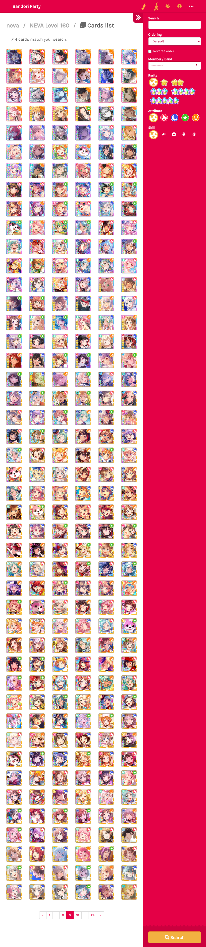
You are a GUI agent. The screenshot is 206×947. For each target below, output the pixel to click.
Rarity (152, 75)
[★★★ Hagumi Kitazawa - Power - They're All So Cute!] (60, 664)
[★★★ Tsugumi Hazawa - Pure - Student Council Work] (129, 702)
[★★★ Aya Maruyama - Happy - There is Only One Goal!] (83, 854)
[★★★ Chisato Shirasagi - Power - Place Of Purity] (14, 740)
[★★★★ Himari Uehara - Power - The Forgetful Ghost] (60, 265)
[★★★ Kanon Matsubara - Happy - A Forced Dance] (129, 588)
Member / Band (160, 59)
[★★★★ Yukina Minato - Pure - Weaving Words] (60, 189)
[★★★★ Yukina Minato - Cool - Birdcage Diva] (83, 285)
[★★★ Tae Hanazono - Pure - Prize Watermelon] (129, 531)
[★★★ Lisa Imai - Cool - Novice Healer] (60, 645)
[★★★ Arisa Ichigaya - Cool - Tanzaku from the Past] (129, 550)
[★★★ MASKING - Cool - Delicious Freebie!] (37, 379)
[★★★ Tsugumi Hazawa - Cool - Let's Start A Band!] (83, 740)
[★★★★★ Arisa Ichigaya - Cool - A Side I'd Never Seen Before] (60, 114)
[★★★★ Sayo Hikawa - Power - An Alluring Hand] (83, 246)
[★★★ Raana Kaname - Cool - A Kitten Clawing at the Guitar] (37, 892)
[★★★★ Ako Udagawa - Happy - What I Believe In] (37, 208)
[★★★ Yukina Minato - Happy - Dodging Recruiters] (60, 379)
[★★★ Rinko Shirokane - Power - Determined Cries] (106, 569)
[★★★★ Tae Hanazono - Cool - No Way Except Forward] (37, 360)
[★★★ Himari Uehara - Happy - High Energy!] (60, 493)
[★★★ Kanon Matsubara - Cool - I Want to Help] (106, 702)
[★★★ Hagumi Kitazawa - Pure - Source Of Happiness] (106, 721)
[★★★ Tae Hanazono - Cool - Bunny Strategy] (60, 740)
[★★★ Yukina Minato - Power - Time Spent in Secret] (37, 645)
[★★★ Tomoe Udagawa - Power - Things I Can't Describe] (83, 664)
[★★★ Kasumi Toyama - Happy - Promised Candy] (106, 816)
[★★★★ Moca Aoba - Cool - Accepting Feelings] (14, 285)
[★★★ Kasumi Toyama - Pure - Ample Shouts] (83, 569)
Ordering (155, 34)
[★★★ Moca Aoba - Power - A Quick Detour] (60, 607)
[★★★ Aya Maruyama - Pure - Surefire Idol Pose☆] (129, 778)
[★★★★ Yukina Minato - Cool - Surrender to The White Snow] (83, 132)
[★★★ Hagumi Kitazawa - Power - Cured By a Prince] (37, 626)
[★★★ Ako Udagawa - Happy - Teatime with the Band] (14, 588)
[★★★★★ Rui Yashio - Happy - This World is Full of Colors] (129, 76)
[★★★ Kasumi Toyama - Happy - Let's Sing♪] (129, 512)
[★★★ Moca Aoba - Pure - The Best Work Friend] (37, 683)
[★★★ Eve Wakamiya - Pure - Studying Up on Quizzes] (14, 873)
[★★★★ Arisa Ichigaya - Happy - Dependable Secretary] (129, 322)
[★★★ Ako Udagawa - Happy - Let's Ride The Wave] (106, 360)
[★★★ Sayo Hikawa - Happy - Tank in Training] (83, 645)
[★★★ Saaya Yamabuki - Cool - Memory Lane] (106, 436)
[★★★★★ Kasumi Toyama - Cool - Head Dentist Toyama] (14, 95)
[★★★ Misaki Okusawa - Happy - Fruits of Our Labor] (14, 474)
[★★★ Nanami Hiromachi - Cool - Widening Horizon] (129, 398)
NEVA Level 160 (50, 25)
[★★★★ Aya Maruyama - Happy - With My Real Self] (83, 322)
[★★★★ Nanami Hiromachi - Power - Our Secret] (37, 152)
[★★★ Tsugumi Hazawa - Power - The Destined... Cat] (37, 455)
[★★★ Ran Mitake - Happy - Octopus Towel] (83, 607)
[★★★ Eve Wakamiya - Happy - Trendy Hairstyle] (60, 626)
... (56, 915)
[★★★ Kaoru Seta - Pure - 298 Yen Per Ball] (106, 854)
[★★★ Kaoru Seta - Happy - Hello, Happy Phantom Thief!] (129, 740)
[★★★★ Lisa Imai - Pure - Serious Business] (60, 360)
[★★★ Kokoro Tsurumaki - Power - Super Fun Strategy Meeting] (37, 474)
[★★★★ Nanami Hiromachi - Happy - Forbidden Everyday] (129, 114)
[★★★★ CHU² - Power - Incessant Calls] (14, 132)
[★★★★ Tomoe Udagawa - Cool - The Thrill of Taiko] (129, 341)
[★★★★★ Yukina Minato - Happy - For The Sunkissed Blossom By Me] (60, 76)
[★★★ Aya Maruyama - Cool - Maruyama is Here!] (83, 626)
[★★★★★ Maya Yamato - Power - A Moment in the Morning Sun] (14, 76)
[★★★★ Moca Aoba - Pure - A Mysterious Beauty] (60, 228)
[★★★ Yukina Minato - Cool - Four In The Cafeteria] (129, 721)
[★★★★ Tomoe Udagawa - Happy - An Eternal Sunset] (14, 360)
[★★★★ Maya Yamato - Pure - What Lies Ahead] (14, 303)
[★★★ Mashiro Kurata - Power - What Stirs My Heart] (106, 379)
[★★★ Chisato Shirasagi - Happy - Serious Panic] (83, 702)
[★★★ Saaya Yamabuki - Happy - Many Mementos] (106, 645)
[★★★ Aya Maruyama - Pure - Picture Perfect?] (14, 607)
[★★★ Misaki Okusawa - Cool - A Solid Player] (37, 607)
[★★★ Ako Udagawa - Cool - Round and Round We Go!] (37, 531)
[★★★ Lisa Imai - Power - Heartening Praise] (129, 854)
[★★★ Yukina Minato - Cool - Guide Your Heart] (14, 398)
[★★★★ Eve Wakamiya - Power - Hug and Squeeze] (106, 132)
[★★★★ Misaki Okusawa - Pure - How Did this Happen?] (14, 228)
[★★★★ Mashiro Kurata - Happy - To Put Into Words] (106, 303)
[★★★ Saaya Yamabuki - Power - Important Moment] (14, 797)
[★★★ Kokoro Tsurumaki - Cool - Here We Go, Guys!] (14, 626)
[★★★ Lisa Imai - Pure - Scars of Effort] (83, 816)
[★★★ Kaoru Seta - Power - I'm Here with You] (60, 550)
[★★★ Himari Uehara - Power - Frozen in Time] (83, 512)
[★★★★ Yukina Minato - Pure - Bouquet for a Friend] (14, 341)
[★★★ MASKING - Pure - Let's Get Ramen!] (83, 398)
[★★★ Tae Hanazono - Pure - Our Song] (14, 816)
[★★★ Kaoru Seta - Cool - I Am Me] (106, 493)
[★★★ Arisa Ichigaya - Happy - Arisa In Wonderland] (37, 740)
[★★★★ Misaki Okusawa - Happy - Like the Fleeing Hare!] (83, 152)
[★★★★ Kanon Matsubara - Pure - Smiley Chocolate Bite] (129, 189)
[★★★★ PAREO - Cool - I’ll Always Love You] (14, 171)
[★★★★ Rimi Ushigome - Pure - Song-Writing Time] (37, 341)
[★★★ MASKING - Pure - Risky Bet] (83, 873)
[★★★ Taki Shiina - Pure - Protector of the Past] (14, 379)
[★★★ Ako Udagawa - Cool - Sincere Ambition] (60, 759)
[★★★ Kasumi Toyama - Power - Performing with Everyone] (129, 607)
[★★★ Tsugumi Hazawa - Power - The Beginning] (60, 778)
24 (92, 915)
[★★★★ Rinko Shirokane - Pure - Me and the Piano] (106, 189)
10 (77, 915)
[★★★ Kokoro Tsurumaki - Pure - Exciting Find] (83, 550)
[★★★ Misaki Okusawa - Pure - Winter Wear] (129, 626)
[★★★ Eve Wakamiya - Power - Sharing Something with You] (37, 569)
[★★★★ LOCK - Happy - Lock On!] (37, 171)
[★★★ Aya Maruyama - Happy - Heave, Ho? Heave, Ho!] (14, 702)
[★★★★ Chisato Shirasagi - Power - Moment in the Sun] (60, 341)
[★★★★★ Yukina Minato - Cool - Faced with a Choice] (106, 95)
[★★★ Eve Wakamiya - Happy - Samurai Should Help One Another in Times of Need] (106, 797)
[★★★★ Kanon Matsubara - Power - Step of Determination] (106, 246)
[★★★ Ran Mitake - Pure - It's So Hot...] (106, 531)
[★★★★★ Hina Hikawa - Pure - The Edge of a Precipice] (60, 95)
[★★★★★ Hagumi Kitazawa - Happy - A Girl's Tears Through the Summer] (37, 114)
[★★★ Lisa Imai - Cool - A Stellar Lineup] (60, 835)
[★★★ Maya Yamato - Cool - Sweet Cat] (14, 512)
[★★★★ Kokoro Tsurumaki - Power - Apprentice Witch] (14, 265)
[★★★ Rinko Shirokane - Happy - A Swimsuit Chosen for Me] (60, 721)
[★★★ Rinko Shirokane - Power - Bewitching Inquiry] (14, 436)
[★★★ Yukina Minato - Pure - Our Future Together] (106, 417)
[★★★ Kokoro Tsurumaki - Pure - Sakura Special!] (83, 759)
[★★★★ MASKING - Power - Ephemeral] (129, 132)
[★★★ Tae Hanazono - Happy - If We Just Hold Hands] (37, 721)
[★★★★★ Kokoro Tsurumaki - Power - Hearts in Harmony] (37, 76)
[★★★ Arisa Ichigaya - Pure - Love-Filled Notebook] (60, 588)
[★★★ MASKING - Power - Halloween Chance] (106, 835)
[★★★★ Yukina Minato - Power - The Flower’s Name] (60, 132)
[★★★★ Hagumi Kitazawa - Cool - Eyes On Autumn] (129, 171)
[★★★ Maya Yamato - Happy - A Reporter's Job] (129, 645)
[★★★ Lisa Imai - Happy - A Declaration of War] (129, 474)
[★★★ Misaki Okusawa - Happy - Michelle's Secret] (37, 797)
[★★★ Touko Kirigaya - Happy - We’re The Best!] (106, 873)
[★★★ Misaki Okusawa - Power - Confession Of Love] (14, 759)
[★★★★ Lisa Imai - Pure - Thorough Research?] (37, 303)
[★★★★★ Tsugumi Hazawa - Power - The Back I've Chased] (83, 76)
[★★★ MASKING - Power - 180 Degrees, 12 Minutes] (129, 892)
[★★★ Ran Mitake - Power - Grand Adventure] (83, 474)
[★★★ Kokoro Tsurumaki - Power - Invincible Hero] (83, 797)
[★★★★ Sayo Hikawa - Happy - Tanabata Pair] (106, 265)
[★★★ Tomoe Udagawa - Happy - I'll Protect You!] (37, 588)
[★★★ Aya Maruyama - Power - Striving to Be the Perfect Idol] (106, 607)
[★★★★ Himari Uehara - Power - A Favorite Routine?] (106, 285)
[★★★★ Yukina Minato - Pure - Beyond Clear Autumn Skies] (129, 246)
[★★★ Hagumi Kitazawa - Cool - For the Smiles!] (83, 493)
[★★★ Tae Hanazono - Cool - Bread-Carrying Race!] (37, 702)
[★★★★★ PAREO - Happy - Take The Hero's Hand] (14, 57)
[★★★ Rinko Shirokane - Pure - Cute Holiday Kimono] (14, 664)
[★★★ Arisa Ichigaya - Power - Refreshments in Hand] (106, 474)
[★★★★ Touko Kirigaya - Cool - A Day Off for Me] (14, 152)
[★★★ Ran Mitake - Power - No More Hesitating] (129, 759)
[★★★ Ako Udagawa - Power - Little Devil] (37, 835)
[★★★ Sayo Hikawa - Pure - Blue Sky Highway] (83, 892)
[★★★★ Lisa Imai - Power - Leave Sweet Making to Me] (37, 246)
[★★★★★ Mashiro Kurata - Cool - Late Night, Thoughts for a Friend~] (129, 57)
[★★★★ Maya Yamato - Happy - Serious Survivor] (37, 265)
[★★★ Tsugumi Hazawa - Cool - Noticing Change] (60, 512)
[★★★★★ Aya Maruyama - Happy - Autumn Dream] (14, 114)
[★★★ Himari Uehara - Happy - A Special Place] (106, 664)
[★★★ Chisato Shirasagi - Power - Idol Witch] (129, 493)
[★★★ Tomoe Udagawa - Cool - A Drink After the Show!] (37, 854)
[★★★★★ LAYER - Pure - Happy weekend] (83, 114)
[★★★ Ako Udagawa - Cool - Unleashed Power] (37, 417)
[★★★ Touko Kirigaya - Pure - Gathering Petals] (129, 360)
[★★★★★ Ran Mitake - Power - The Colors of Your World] (60, 57)
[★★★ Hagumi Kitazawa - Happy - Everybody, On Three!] (37, 778)
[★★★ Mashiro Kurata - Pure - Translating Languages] (37, 398)
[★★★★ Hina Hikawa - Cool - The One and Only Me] (14, 246)
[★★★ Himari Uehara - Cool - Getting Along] (83, 531)
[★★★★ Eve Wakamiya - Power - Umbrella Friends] (129, 303)
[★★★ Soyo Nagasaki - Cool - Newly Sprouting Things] (14, 854)
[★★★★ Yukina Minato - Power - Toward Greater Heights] (129, 228)
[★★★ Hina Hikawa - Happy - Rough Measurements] (106, 683)
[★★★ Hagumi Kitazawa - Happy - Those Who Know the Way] (60, 455)
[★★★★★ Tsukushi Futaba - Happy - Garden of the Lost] (83, 95)
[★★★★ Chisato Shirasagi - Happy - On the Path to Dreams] (106, 341)
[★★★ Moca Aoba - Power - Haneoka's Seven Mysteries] (14, 721)
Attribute (155, 111)
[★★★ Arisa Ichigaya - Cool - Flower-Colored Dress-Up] (129, 417)
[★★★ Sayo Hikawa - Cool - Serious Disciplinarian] (60, 436)
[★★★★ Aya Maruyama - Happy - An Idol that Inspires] (37, 228)
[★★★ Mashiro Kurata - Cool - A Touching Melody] (60, 854)
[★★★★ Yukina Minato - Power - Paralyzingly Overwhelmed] (106, 114)
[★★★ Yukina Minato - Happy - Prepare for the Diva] (129, 816)
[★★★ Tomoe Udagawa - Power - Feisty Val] (14, 550)
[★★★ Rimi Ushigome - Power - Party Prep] (129, 664)
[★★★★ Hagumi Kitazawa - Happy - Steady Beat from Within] (60, 152)
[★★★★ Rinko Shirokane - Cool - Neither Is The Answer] (106, 152)
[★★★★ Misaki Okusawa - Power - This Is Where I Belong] (83, 208)
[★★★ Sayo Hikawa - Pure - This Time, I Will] (129, 569)
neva (13, 25)
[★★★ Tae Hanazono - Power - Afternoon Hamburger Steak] (83, 588)
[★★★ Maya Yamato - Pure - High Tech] (37, 436)
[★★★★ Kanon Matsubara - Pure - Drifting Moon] (60, 322)
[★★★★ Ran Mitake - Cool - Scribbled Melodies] (83, 303)
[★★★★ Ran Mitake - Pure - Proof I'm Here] (83, 360)
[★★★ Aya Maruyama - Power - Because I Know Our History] (83, 835)
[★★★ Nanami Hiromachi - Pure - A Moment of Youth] (83, 379)
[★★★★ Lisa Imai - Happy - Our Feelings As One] (14, 208)
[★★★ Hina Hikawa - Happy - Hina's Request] (14, 569)
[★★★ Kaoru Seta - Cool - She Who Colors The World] (60, 797)
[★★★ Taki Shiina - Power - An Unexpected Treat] (129, 835)
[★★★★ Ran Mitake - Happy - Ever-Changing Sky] (83, 341)
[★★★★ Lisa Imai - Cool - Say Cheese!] (60, 303)
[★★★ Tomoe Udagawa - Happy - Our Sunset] (106, 512)
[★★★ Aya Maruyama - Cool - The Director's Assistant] (37, 493)
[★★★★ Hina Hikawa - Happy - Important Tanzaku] (83, 265)
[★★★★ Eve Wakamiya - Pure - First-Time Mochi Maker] (60, 246)
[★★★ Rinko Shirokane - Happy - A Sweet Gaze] (83, 455)
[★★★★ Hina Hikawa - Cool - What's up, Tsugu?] (106, 322)
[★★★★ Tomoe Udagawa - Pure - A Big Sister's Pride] (129, 208)
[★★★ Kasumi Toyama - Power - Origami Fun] (83, 683)
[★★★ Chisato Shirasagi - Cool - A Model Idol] (129, 455)
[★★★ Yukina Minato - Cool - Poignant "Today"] (106, 892)
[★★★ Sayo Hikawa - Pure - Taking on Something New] (14, 455)
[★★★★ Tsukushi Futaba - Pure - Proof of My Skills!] (129, 152)
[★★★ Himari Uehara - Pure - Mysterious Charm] (14, 835)
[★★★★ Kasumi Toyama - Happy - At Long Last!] (14, 322)
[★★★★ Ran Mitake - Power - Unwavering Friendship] (106, 228)
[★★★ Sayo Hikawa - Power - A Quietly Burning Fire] (14, 493)
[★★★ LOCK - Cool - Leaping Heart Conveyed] (129, 379)
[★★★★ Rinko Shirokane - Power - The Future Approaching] (14, 189)
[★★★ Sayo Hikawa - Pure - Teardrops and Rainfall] (60, 702)
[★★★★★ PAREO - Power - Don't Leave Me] (106, 76)
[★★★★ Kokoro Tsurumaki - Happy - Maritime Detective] (60, 285)
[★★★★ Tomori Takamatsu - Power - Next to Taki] (129, 285)
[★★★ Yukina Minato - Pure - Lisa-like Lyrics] (14, 683)
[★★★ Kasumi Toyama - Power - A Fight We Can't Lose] (37, 873)
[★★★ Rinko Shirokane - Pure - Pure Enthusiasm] (37, 759)
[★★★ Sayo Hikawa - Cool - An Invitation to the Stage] (129, 873)
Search (153, 18)
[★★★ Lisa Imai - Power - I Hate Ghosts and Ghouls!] (60, 569)
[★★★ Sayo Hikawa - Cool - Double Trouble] (14, 778)
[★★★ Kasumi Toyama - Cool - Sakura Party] (106, 759)
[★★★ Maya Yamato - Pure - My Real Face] (60, 816)
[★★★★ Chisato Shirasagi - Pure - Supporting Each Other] (37, 322)
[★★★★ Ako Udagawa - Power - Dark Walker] (37, 189)
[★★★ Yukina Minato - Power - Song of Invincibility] (106, 398)
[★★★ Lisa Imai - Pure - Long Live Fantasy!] (60, 417)
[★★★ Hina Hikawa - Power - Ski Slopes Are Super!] (106, 626)
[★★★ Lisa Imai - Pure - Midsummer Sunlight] (60, 531)
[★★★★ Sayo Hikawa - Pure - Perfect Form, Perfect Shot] (83, 228)
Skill (151, 127)
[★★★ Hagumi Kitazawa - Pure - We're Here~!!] (106, 455)
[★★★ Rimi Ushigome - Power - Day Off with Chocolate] (14, 531)
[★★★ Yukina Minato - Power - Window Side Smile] (14, 417)
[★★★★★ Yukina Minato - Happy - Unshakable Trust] (106, 57)
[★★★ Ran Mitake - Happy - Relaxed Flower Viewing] (83, 436)
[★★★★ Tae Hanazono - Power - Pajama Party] (37, 285)
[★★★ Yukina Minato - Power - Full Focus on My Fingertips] (60, 873)
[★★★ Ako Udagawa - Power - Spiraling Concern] (129, 436)
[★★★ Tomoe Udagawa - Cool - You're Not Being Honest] (37, 816)
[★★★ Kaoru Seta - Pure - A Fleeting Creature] (37, 664)
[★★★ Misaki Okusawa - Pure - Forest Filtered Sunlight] (37, 512)
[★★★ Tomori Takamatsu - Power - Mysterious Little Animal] (60, 892)
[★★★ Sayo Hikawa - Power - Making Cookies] (129, 683)
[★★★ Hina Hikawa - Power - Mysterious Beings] (129, 797)
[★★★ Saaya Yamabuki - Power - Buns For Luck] (106, 740)
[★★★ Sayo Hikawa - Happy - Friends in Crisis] (83, 417)
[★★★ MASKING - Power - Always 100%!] (60, 398)
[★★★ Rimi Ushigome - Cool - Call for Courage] (106, 778)
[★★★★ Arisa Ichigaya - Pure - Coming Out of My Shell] (60, 208)
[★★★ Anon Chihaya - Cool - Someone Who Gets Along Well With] (14, 892)
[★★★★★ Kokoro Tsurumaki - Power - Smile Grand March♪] (129, 95)
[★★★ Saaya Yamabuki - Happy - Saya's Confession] (106, 588)
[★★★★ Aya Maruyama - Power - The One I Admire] (129, 265)
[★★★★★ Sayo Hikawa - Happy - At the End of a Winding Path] (83, 57)
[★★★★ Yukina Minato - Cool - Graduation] (37, 132)
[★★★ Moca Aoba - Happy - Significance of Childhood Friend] (83, 778)
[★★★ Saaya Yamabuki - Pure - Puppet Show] (106, 550)
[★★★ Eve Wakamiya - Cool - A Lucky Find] (60, 474)
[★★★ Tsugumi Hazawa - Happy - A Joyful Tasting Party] (14, 645)
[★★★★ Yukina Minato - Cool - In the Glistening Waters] (106, 208)
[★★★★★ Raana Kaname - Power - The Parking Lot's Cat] (37, 95)
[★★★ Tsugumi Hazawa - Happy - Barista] (37, 550)
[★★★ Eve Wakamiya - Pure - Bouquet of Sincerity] (83, 721)
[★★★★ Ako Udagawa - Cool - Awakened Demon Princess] (83, 189)
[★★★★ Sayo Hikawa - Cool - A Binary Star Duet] (60, 171)
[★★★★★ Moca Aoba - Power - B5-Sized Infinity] (37, 57)
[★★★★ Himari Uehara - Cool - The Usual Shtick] (83, 171)
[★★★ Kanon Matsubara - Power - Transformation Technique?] (60, 683)
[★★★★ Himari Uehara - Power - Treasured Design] (106, 171)
